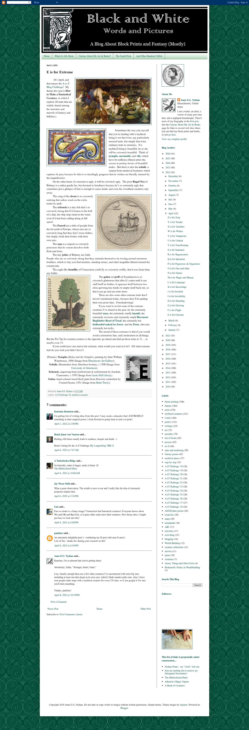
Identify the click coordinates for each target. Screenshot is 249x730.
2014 (168, 368)
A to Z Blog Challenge (58, 85)
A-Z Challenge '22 (63, 394)
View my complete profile (174, 139)
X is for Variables (176, 226)
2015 (168, 363)
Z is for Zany (174, 217)
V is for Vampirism (177, 236)
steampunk (170, 522)
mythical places (172, 458)
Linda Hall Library (101, 375)
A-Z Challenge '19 (174, 470)
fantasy (168, 405)
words (168, 417)
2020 (168, 340)
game (167, 555)
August (172, 194)
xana (105, 313)
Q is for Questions (176, 259)
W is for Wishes (175, 231)
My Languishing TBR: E (102, 445)
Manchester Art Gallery (100, 360)
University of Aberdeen (83, 368)
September (173, 190)
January (172, 329)
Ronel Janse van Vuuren (66, 434)
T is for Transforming (178, 245)
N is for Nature (175, 273)
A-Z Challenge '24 (174, 490)
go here (172, 134)
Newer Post (52, 608)
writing (168, 425)
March (171, 320)
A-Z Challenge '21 (174, 478)
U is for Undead (175, 240)
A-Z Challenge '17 (174, 502)
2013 (168, 372)
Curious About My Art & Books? (95, 56)
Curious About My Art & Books (184, 124)
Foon (136, 324)
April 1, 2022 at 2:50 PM (66, 423)
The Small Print (123, 56)
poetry (168, 421)
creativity (169, 514)
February (173, 325)
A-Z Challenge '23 (174, 486)
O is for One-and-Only (178, 268)
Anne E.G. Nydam (63, 556)
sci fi (167, 446)
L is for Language (176, 282)
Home (47, 56)
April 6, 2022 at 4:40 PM (66, 522)
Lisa (56, 506)
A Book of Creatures (175, 685)
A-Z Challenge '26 (174, 498)
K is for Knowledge (177, 286)
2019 (168, 344)
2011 (168, 382)
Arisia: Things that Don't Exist (179, 563)
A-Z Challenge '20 (174, 474)
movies (168, 551)
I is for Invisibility (176, 296)
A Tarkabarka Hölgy (65, 460)
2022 (168, 172)
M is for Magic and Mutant (180, 277)
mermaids (125, 156)
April (171, 213)
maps (167, 518)
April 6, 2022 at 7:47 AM (66, 450)
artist (167, 409)
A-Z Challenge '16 (174, 506)
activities (169, 531)
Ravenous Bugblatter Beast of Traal (120, 319)
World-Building (172, 543)
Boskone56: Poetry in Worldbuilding (182, 567)
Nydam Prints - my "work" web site (182, 666)
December (173, 176)
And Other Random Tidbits (149, 56)
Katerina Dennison (64, 411)
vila (139, 156)
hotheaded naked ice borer (108, 324)
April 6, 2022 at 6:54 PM (66, 545)
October (172, 185)
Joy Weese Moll (62, 483)
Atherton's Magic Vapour (177, 681)
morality (169, 433)
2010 (168, 386)
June (170, 204)
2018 (168, 349)
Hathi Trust (102, 382)
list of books (171, 438)
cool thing (169, 534)
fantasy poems (171, 454)
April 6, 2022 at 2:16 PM (66, 496)
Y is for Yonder (175, 222)
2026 (168, 153)
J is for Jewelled (175, 291)
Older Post (146, 608)
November (173, 180)
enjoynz (183, 704)
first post (194, 121)
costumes (169, 559)
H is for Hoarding (176, 300)
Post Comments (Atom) (71, 614)
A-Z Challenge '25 (174, 494)
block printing (171, 401)
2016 (168, 358)
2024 (168, 163)
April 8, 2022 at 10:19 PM (66, 595)
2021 (168, 335)
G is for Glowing (176, 305)
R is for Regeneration (178, 254)
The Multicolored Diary (65, 468)
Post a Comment (59, 601)
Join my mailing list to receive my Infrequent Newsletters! (181, 672)
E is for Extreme (176, 314)
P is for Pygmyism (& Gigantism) (184, 263)
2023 (168, 167)
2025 (168, 158)
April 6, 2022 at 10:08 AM (67, 473)
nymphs (113, 156)
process (168, 442)
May (170, 208)
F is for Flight (174, 310)
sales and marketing (174, 450)
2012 (168, 377)
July (170, 199)
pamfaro (58, 533)
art (166, 430)
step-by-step (170, 462)
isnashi (136, 313)
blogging (169, 539)
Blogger (124, 707)
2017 (168, 354)
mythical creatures (80, 394)
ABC (167, 526)
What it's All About (64, 56)
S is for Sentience (176, 249)
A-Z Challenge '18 (174, 466)
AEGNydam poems (174, 510)
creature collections (174, 547)
